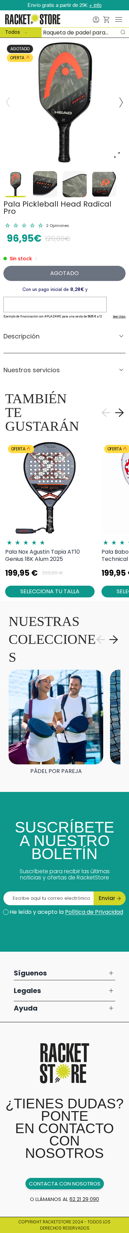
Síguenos (30, 973)
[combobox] (64, 32)
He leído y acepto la (66, 912)
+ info (95, 5)
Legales (27, 990)
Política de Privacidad (94, 912)
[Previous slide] (8, 102)
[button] (107, 19)
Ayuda (25, 1008)
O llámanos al (64, 1199)
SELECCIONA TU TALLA (49, 591)
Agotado (64, 273)
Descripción (21, 336)
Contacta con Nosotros (64, 1183)
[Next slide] (121, 102)
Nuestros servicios (31, 370)
